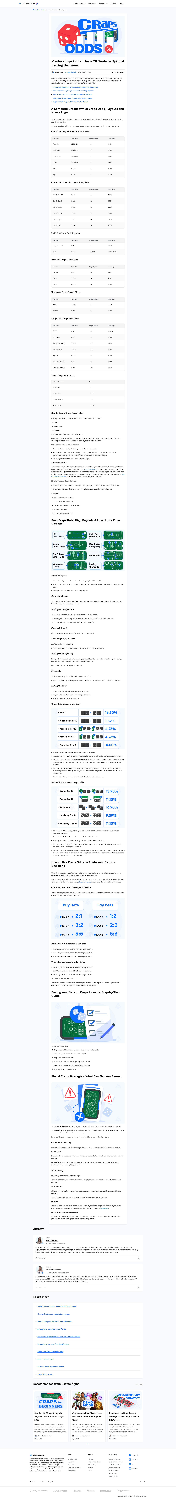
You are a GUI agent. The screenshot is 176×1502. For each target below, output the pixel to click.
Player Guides (41, 10)
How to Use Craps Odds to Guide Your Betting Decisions (72, 94)
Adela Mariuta (59, 72)
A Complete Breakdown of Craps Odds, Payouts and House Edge (75, 87)
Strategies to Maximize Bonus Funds (51, 1329)
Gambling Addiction (73, 1459)
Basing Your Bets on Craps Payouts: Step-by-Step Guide (72, 98)
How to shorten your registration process (53, 1314)
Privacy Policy (71, 1470)
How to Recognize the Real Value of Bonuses (54, 1321)
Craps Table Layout (44, 1374)
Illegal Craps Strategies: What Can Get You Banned (70, 102)
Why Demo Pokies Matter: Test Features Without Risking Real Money (87, 1416)
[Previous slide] (137, 1384)
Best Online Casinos (114, 1467)
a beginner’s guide (84, 882)
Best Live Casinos (113, 1470)
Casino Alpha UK (113, 1476)
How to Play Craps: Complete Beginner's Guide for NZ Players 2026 (50, 1416)
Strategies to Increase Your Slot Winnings (53, 1344)
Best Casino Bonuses (114, 1459)
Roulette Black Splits (45, 1359)
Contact (90, 1470)
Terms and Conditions (74, 1467)
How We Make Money (94, 1462)
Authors (90, 1467)
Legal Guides (71, 1462)
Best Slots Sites (112, 1473)
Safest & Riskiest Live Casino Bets (50, 1352)
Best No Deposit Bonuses (115, 1465)
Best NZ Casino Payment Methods (50, 1367)
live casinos (104, 1208)
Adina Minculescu (53, 1270)
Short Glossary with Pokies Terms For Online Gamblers (58, 1336)
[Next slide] (141, 1384)
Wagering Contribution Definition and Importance (56, 1306)
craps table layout (90, 469)
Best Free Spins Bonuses (115, 1462)
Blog (121, 3)
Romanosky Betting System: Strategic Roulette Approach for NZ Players (124, 1416)
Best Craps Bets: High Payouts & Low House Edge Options (73, 91)
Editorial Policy (92, 1465)
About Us (90, 1459)
